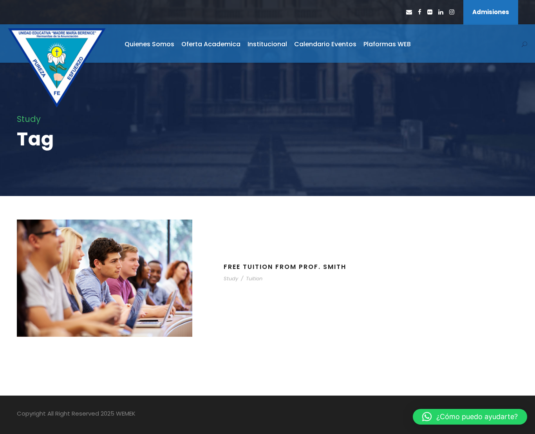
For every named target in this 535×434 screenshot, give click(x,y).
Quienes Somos (149, 44)
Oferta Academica (210, 44)
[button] (470, 417)
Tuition (254, 278)
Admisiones (490, 12)
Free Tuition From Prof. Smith (285, 266)
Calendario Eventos (325, 44)
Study (231, 278)
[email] (409, 12)
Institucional (267, 44)
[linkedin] (440, 12)
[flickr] (429, 12)
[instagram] (451, 12)
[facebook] (419, 12)
